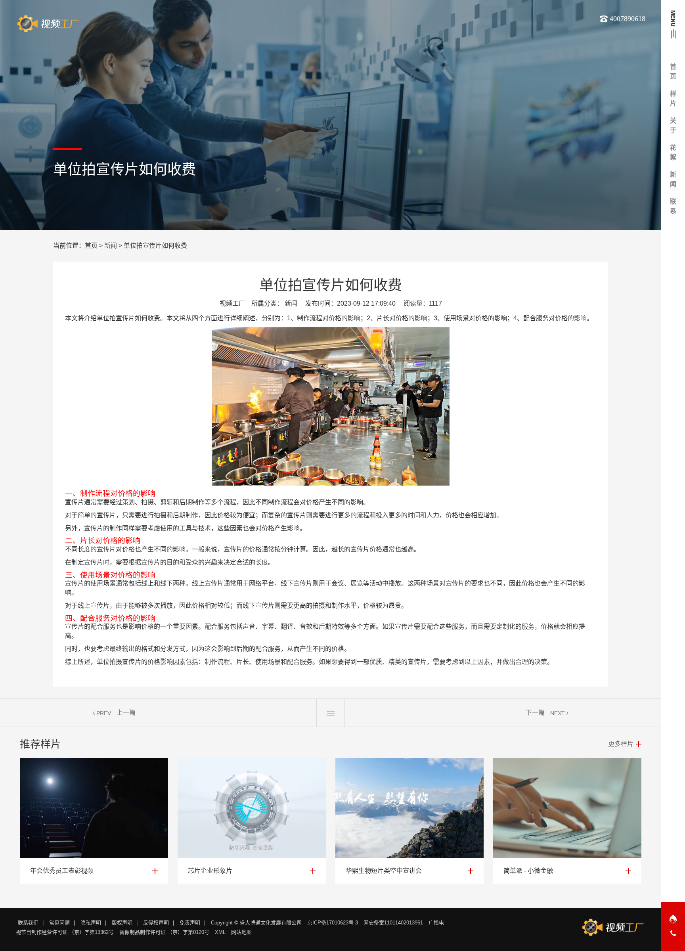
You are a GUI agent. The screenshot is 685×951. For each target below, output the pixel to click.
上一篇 (126, 712)
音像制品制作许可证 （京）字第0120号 (164, 932)
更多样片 (620, 744)
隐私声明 (90, 923)
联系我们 (28, 923)
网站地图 (241, 932)
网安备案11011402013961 (393, 923)
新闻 (110, 245)
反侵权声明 (156, 923)
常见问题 (59, 923)
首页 (91, 245)
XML (220, 932)
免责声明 (190, 923)
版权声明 (122, 923)
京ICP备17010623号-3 (332, 923)
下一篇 (535, 712)
